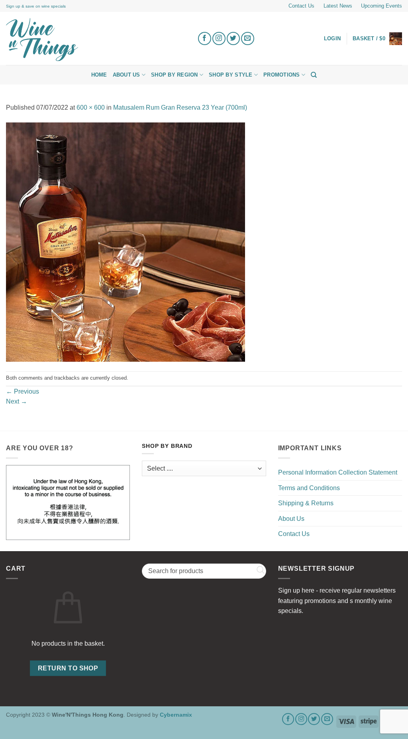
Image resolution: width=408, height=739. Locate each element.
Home (99, 75)
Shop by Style (230, 75)
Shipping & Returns (305, 503)
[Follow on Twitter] (233, 38)
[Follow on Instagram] (219, 38)
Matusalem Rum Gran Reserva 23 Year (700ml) (180, 107)
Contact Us (301, 6)
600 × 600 (90, 107)
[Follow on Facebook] (204, 38)
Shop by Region (174, 75)
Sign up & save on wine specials (36, 6)
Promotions (281, 75)
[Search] (314, 75)
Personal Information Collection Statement (337, 472)
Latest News (338, 6)
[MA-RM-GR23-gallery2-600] (125, 241)
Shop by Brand (167, 446)
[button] (377, 38)
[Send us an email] (247, 38)
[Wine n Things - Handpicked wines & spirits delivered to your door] (95, 39)
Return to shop (68, 668)
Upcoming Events (381, 6)
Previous (22, 391)
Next (16, 401)
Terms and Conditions (309, 488)
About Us (126, 75)
